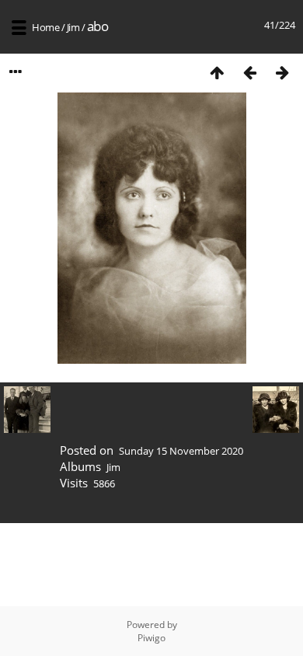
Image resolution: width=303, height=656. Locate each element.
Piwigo (151, 637)
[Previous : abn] (249, 71)
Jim (73, 27)
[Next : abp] (282, 71)
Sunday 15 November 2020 (181, 451)
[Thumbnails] (216, 71)
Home (45, 27)
